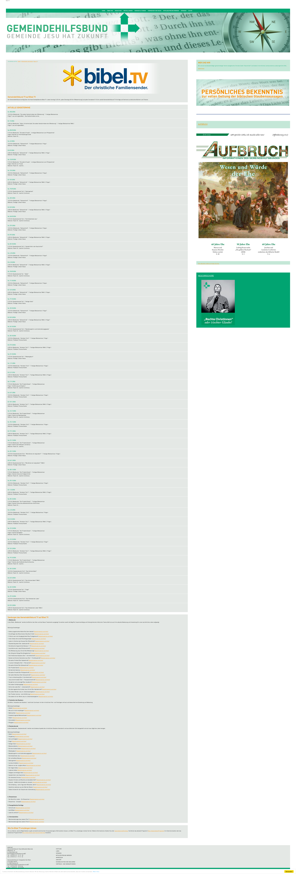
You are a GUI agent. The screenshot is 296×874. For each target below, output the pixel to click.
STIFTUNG (59, 849)
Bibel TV (35, 61)
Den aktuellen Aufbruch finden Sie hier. (208, 263)
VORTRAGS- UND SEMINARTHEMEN (65, 864)
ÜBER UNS (110, 10)
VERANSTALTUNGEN (140, 10)
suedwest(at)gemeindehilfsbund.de (18, 864)
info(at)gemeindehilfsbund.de (16, 853)
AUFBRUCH (203, 124)
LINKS (57, 851)
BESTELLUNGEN (128, 10)
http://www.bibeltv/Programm (156, 831)
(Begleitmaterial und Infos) (41, 631)
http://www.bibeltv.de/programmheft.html (33, 832)
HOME (103, 10)
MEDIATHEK (118, 10)
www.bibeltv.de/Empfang (121, 831)
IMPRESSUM (59, 857)
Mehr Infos (96, 871)
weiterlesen (201, 68)
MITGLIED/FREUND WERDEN (171, 10)
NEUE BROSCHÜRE (206, 276)
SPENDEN (183, 10)
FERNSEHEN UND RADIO (154, 10)
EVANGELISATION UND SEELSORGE (65, 862)
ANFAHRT (58, 859)
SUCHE (190, 10)
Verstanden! (289, 871)
